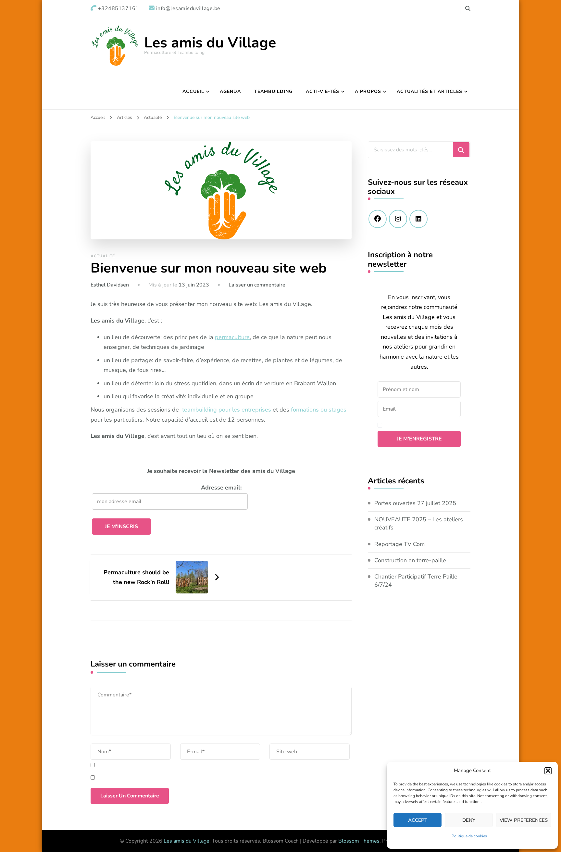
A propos (368, 91)
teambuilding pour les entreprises (226, 409)
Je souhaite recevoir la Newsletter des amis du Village (221, 471)
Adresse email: (221, 487)
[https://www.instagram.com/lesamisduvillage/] (398, 219)
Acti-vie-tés (322, 91)
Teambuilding (273, 91)
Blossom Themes (359, 841)
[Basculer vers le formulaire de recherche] (467, 8)
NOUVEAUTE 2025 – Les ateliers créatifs (418, 523)
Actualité (103, 256)
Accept (417, 820)
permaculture (232, 337)
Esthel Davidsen (110, 284)
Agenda (230, 91)
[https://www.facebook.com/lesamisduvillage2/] (377, 219)
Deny (468, 820)
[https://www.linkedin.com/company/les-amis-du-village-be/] (418, 219)
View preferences (524, 820)
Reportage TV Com (399, 544)
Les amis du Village (210, 43)
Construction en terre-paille (410, 560)
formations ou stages (318, 409)
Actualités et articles (429, 91)
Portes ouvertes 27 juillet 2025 (415, 503)
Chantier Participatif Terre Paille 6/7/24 (415, 581)
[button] (548, 771)
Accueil (193, 91)
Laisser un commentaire (257, 284)
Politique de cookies (469, 836)
